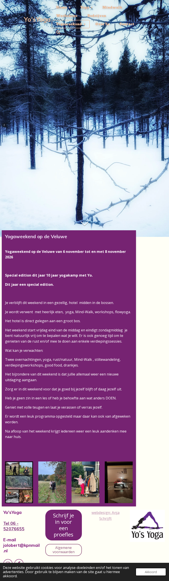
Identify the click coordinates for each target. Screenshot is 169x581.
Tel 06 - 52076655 (13, 526)
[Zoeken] (58, 32)
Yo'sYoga (37, 19)
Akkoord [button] (151, 572)
